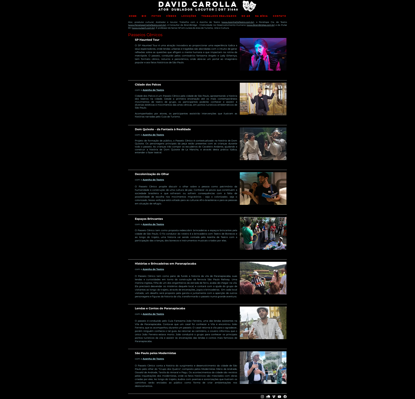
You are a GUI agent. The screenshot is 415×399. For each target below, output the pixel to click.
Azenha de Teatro (153, 90)
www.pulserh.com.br (143, 28)
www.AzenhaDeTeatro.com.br (237, 22)
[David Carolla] (262, 397)
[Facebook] (285, 397)
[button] (156, 16)
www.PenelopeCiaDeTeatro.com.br (147, 25)
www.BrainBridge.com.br (260, 25)
